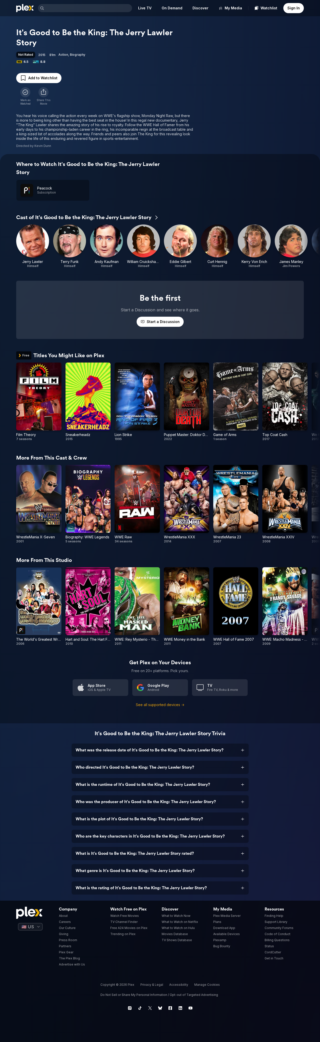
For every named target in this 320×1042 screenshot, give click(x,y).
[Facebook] (170, 1008)
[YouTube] (190, 1008)
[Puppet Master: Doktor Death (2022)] (186, 402)
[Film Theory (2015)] (38, 402)
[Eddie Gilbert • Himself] (180, 246)
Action (63, 54)
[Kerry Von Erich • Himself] (254, 246)
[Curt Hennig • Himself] (217, 246)
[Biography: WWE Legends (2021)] (88, 504)
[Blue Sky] (160, 1008)
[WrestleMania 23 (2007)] (236, 504)
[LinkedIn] (180, 1008)
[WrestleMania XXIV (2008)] (285, 504)
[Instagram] (130, 1008)
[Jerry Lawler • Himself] (32, 246)
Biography (77, 54)
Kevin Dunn (42, 146)
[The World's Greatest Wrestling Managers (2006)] (38, 606)
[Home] (25, 8)
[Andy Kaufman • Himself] (106, 246)
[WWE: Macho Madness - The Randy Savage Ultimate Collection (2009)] (285, 606)
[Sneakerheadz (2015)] (88, 402)
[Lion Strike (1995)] (137, 402)
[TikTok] (140, 1008)
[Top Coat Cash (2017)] (285, 402)
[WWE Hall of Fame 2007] (236, 606)
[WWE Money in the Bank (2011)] (186, 606)
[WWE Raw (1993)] (137, 504)
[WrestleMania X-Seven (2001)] (38, 504)
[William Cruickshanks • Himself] (143, 246)
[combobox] (88, 8)
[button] (43, 96)
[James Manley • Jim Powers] (291, 246)
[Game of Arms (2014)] (236, 402)
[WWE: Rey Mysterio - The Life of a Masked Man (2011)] (137, 606)
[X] (150, 1008)
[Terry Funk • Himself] (69, 246)
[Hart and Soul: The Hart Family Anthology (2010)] (88, 606)
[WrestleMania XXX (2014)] (186, 504)
